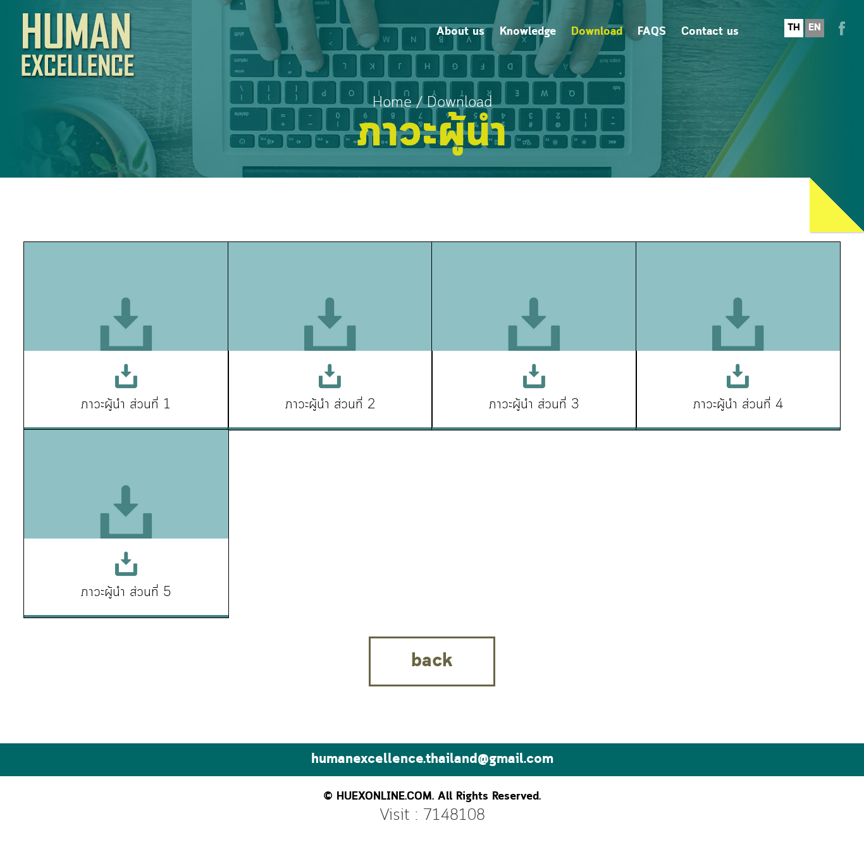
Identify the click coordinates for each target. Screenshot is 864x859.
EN (814, 28)
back (432, 661)
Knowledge (528, 32)
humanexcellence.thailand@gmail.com (432, 759)
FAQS (652, 32)
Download (596, 32)
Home (392, 103)
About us (460, 32)
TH (793, 28)
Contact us (710, 32)
